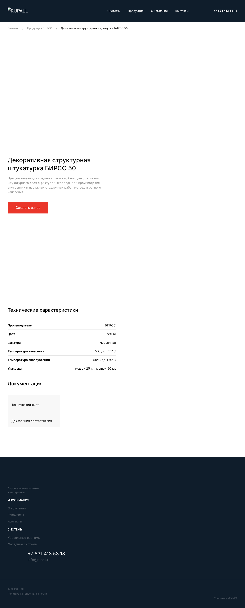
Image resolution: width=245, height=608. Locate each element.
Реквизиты (16, 515)
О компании (159, 11)
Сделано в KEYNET (225, 598)
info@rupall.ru (39, 560)
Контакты (182, 11)
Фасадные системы (22, 544)
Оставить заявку (35, 264)
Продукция (135, 11)
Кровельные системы (24, 538)
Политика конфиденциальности (27, 593)
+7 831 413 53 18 (225, 10)
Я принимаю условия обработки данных (47, 249)
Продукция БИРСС (39, 28)
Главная (13, 28)
